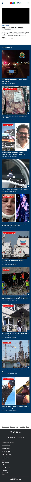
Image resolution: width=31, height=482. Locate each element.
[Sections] (2, 2)
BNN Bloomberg (5, 462)
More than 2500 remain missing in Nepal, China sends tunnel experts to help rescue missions (15, 297)
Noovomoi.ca (5, 472)
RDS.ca (3, 474)
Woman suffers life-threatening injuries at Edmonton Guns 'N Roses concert (14, 224)
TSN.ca (3, 464)
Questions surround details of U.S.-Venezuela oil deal (15, 370)
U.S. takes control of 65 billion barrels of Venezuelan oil (13, 261)
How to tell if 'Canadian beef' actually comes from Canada (14, 116)
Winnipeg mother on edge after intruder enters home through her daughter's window (15, 334)
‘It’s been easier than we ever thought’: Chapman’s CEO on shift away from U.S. (13, 153)
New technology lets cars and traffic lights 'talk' (15, 189)
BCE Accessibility (6, 445)
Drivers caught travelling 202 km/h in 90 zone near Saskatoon (14, 80)
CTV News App (5, 426)
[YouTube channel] (17, 432)
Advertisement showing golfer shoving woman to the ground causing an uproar (15, 407)
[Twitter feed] (11, 432)
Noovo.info (4, 470)
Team (27, 426)
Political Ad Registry (6, 454)
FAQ (17, 426)
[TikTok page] (14, 432)
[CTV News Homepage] (15, 3)
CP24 (3, 460)
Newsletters (22, 426)
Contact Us (12, 426)
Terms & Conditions (6, 453)
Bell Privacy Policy (6, 451)
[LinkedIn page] (20, 432)
